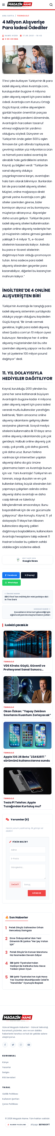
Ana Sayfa (8, 16)
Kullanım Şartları (10, 1098)
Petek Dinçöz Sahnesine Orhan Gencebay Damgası (26, 929)
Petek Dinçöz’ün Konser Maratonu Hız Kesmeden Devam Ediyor (29, 954)
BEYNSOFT (44, 1124)
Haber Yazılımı (18, 1124)
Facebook (12, 575)
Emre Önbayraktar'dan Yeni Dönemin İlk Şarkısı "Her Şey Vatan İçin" (29, 941)
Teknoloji (23, 16)
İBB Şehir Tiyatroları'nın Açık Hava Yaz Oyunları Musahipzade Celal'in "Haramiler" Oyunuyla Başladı (29, 979)
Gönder (36, 893)
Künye (5, 1062)
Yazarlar (6, 1067)
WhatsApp (13, 582)
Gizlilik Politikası (10, 1093)
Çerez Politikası (10, 1104)
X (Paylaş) (30, 575)
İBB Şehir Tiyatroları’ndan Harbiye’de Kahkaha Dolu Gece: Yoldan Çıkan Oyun (28, 966)
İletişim (5, 1072)
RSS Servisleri (8, 1077)
